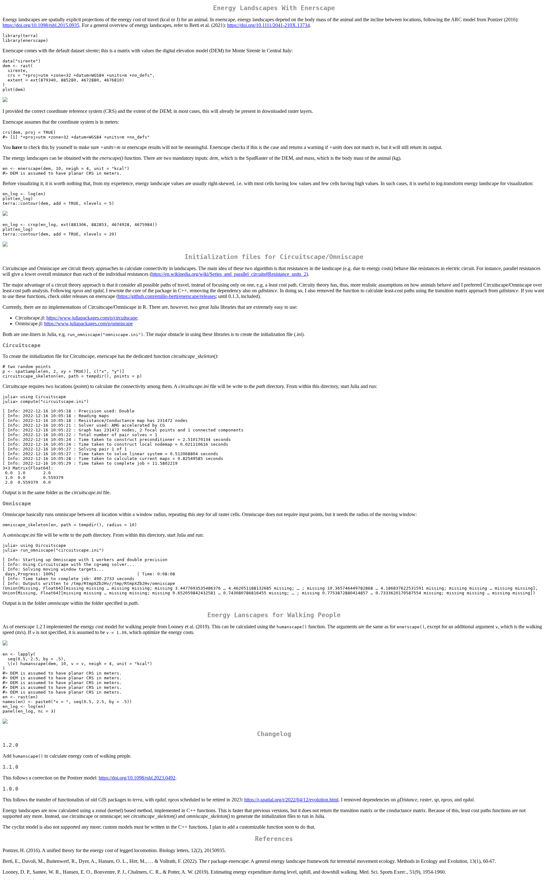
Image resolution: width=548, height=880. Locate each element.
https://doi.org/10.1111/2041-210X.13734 (268, 25)
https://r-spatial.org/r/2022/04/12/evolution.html (291, 799)
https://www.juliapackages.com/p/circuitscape (91, 317)
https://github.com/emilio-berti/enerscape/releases (167, 296)
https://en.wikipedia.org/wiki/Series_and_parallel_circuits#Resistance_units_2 (228, 274)
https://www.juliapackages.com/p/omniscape (88, 323)
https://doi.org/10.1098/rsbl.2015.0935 (41, 25)
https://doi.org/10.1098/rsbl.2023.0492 (137, 777)
